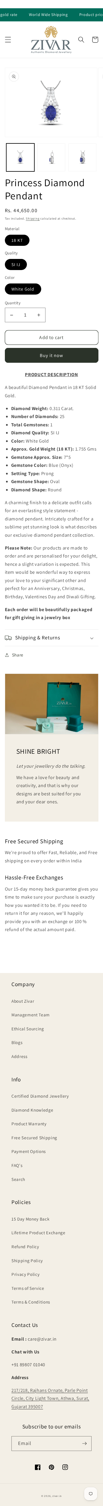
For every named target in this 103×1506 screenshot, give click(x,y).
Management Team (30, 1014)
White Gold (23, 289)
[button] (8, 39)
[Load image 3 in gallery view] (82, 157)
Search (18, 1179)
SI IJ (16, 264)
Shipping (32, 218)
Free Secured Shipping (34, 1137)
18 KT (17, 240)
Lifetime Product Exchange (38, 1232)
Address (19, 1056)
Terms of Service (27, 1288)
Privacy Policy (25, 1274)
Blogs (16, 1042)
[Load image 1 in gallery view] (20, 157)
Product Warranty (29, 1123)
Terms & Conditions (30, 1302)
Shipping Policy (27, 1260)
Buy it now (52, 355)
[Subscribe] (84, 1443)
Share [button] (17, 655)
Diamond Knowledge (32, 1110)
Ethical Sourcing (27, 1028)
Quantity (13, 302)
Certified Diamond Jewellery (40, 1096)
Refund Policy (25, 1246)
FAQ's (16, 1165)
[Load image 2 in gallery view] (51, 157)
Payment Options (28, 1151)
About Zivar (22, 1001)
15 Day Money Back (30, 1219)
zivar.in (57, 1496)
